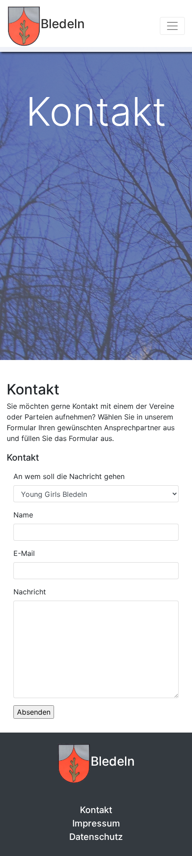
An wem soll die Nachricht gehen (69, 476)
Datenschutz (96, 836)
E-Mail (24, 553)
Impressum (96, 823)
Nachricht (29, 591)
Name (23, 514)
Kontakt (96, 810)
